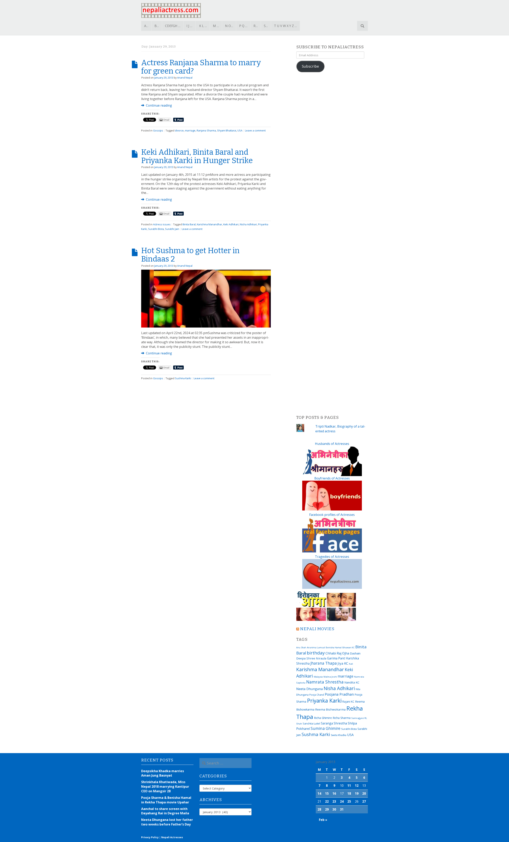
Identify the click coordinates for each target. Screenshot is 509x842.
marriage (190, 130)
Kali (351, 663)
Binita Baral (189, 224)
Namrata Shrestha (325, 682)
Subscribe (310, 66)
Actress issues (162, 224)
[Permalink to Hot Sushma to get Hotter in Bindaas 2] (206, 298)
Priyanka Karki (324, 700)
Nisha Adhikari (248, 224)
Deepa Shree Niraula (311, 658)
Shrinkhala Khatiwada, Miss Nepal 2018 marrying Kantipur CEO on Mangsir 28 (165, 786)
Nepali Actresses (172, 837)
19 (356, 793)
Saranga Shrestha (334, 723)
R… (256, 26)
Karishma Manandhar (209, 224)
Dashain (355, 653)
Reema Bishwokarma (330, 709)
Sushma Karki (183, 378)
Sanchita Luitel (311, 723)
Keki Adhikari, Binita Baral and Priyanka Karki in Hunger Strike (197, 156)
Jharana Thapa (323, 663)
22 (327, 801)
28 (319, 809)
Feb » (323, 820)
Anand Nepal (184, 77)
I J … (189, 26)
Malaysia (318, 676)
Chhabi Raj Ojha (337, 653)
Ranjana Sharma (206, 130)
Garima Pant (336, 658)
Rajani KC (348, 701)
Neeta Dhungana (309, 688)
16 (334, 793)
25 (349, 801)
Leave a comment (255, 130)
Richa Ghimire (323, 718)
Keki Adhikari (231, 224)
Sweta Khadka (338, 735)
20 (364, 793)
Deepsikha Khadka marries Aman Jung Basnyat (162, 773)
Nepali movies (317, 628)
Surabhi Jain (172, 229)
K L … (203, 26)
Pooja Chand (316, 694)
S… (266, 26)
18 (349, 793)
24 (342, 801)
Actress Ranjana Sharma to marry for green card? (201, 67)
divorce (179, 130)
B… (156, 26)
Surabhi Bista (156, 229)
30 (334, 809)
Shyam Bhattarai (226, 130)
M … (216, 26)
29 (327, 809)
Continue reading (158, 105)
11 (349, 785)
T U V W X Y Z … (285, 26)
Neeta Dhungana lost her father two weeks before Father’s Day (167, 822)
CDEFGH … (172, 26)
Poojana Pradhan (339, 694)
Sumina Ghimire (325, 728)
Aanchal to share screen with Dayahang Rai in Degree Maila (165, 811)
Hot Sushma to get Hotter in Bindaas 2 (190, 254)
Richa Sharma (342, 718)
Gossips (158, 130)
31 (342, 809)
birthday (316, 653)
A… (146, 26)
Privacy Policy (150, 837)
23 (334, 801)
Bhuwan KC (348, 647)
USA (239, 130)
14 (319, 793)
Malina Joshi (330, 676)
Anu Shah (301, 647)
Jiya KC (343, 663)
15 (327, 793)
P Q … (243, 26)
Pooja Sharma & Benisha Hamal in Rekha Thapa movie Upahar (166, 799)
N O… (229, 26)
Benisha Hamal (334, 647)
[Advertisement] (332, 243)
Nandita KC (351, 682)
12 (356, 785)
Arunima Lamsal (316, 647)
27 (364, 801)
